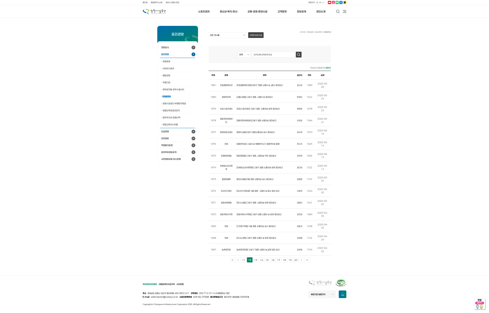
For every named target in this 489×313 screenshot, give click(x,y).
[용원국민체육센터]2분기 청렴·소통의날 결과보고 (256, 120)
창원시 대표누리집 (172, 2)
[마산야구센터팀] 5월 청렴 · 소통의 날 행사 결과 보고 (257, 191)
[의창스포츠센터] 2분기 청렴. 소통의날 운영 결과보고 (258, 109)
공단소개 (320, 11)
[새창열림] (329, 2)
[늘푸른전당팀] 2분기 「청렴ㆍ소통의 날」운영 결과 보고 (258, 249)
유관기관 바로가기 (318, 294)
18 (284, 260)
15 (267, 260)
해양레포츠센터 (226, 132)
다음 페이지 (301, 259)
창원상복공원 (226, 202)
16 (272, 260)
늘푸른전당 (226, 249)
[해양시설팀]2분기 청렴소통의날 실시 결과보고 (255, 132)
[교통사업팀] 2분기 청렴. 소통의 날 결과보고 (254, 97)
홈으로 (145, 2)
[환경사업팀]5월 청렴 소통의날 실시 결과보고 (254, 179)
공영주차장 (226, 97)
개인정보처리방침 (150, 284)
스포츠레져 (204, 11)
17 (278, 260)
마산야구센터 (226, 191)
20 (295, 260)
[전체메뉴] (345, 11)
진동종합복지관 (226, 85)
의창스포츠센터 (226, 109)
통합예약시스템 (156, 2)
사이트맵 (180, 284)
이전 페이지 (238, 259)
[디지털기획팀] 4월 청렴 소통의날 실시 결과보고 (256, 226)
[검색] (299, 54)
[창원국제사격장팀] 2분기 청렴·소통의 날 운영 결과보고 (258, 214)
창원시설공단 (154, 11)
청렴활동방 (327, 32)
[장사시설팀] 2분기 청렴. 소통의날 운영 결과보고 (256, 202)
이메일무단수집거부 (167, 284)
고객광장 (282, 11)
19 (290, 260)
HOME (302, 32)
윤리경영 (318, 32)
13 (255, 260)
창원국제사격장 (226, 214)
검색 (338, 11)
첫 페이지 (232, 259)
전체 (226, 144)
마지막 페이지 (307, 259)
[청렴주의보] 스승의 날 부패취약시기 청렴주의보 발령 (258, 144)
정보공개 (301, 11)
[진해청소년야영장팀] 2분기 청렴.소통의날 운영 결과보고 (259, 167)
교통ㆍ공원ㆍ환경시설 (257, 11)
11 (243, 260)
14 (261, 260)
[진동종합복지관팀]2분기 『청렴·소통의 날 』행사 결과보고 (259, 85)
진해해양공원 (226, 156)
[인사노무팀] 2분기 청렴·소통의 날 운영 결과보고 (256, 238)
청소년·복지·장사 (228, 11)
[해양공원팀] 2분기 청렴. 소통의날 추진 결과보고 (256, 156)
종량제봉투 (226, 179)
